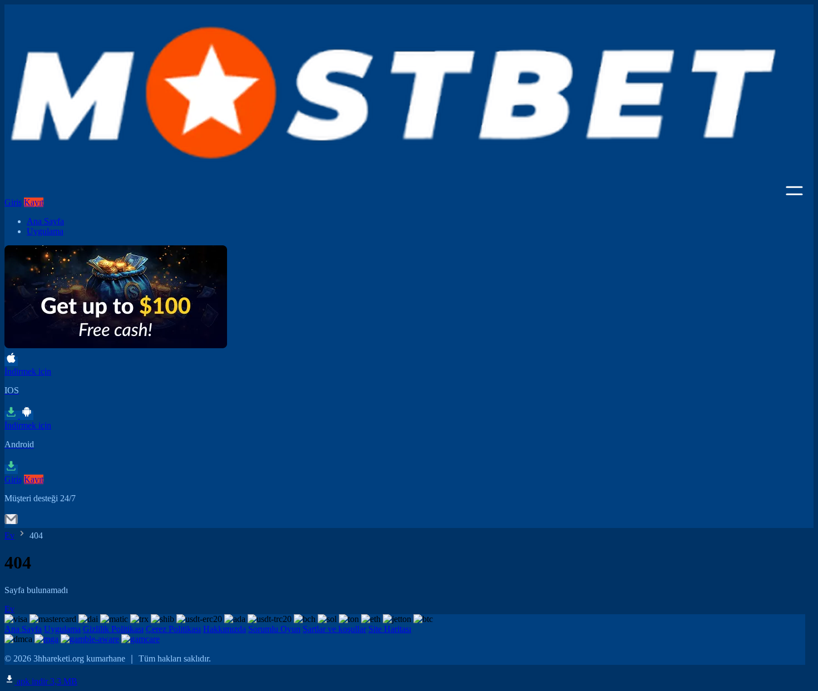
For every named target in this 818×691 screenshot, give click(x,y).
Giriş (13, 202)
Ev (9, 535)
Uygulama (45, 231)
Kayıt (33, 202)
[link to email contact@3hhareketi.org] (11, 522)
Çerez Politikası (173, 629)
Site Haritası (389, 629)
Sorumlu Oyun (274, 629)
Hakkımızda (224, 629)
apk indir (45, 681)
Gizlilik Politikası (113, 629)
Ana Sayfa (45, 221)
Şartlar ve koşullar (334, 629)
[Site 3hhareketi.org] (393, 192)
